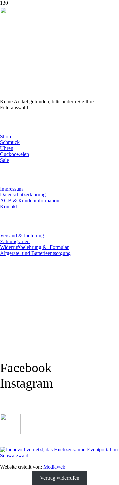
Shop (5, 136)
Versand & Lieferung (22, 235)
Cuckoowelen (14, 154)
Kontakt (8, 206)
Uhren (6, 148)
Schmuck (10, 142)
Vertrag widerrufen (59, 478)
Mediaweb (54, 467)
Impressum (11, 188)
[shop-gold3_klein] (10, 432)
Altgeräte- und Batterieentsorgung (35, 253)
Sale (4, 160)
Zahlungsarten (15, 241)
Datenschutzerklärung (23, 194)
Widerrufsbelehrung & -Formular (34, 247)
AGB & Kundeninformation (29, 200)
